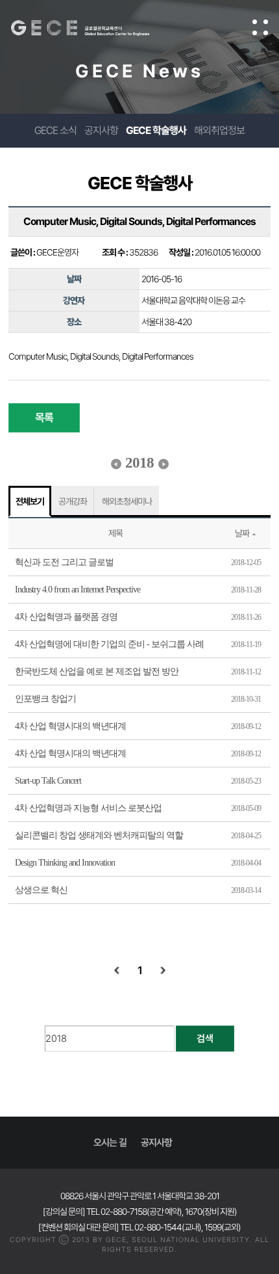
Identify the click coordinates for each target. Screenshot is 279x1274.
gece (93, 28)
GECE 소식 (55, 130)
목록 (44, 417)
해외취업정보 (219, 130)
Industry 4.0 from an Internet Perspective (77, 589)
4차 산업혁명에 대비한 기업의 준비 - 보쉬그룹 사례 (109, 644)
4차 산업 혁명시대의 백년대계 (70, 726)
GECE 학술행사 (156, 130)
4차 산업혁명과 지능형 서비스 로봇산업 (88, 808)
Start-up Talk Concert (48, 781)
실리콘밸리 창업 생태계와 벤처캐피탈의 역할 (99, 835)
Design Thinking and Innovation (65, 863)
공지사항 (101, 130)
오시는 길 (110, 1142)
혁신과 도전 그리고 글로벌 (64, 562)
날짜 (242, 533)
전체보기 (30, 501)
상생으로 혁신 (41, 890)
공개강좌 (72, 501)
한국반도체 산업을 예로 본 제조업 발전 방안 (96, 671)
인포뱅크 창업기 (45, 699)
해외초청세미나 (127, 501)
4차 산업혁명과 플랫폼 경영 (66, 617)
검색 (205, 1038)
